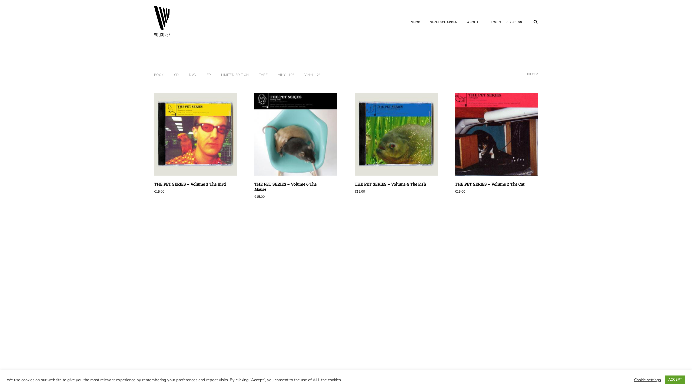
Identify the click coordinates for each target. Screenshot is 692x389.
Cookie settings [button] (647, 379)
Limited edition (235, 75)
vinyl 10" (286, 75)
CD (176, 75)
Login (496, 22)
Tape (263, 75)
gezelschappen (444, 22)
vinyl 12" (312, 75)
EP (209, 75)
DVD (192, 75)
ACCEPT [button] (675, 379)
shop (415, 22)
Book (159, 75)
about (473, 22)
